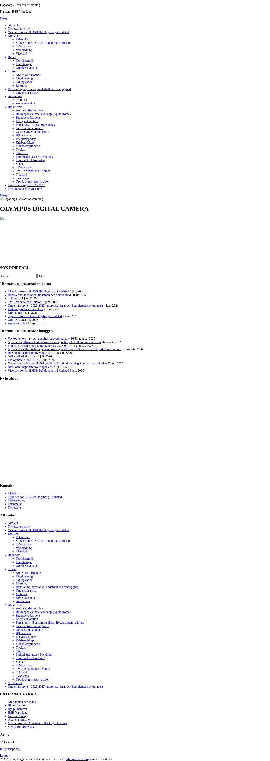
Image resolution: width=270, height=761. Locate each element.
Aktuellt (13, 25)
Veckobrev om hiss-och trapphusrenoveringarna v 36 (41, 338)
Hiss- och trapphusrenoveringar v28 (30, 367)
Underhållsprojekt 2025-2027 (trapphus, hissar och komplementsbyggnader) (55, 305)
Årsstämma (15, 96)
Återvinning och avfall (22, 701)
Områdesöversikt (26, 67)
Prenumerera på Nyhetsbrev (25, 188)
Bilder (12, 57)
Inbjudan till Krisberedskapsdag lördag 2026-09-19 (40, 345)
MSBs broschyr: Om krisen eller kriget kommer (37, 723)
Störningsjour (24, 46)
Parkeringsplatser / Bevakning (34, 156)
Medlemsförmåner (19, 719)
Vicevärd (21, 53)
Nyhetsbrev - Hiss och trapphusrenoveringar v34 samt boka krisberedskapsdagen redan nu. (64, 349)
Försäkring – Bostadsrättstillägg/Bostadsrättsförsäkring (50, 622)
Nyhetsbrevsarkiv (19, 28)
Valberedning (24, 50)
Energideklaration (27, 121)
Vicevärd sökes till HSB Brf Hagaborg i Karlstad (38, 32)
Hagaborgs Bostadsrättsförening (20, 5)
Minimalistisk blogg (78, 759)
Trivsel (12, 71)
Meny (3, 18)
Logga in (5, 755)
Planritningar (24, 64)
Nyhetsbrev (15, 507)
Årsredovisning (25, 103)
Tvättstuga (22, 178)
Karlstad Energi (17, 716)
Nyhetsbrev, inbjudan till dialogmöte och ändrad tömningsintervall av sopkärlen (57, 363)
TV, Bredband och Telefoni (33, 171)
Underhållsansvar (27, 92)
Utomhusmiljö (25, 60)
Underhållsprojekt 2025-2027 (26, 185)
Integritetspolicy (26, 139)
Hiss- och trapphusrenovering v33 (29, 352)
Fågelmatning (24, 78)
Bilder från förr (17, 705)
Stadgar (20, 163)
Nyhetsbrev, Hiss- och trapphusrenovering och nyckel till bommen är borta (54, 342)
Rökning (21, 85)
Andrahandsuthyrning (29, 110)
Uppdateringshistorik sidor (32, 181)
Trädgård (21, 174)
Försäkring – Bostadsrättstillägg (35, 124)
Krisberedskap (25, 142)
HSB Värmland (17, 712)
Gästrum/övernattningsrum (32, 131)
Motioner (21, 99)
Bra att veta (15, 107)
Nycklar (21, 149)
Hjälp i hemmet (17, 709)
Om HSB (22, 153)
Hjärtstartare (23, 135)
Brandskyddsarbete (28, 117)
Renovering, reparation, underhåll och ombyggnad (39, 89)
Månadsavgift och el (28, 146)
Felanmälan (23, 39)
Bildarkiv (14, 555)
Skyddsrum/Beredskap (22, 726)
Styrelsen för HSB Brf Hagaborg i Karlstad (43, 42)
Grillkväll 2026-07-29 (21, 356)
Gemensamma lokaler (29, 128)
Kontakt (13, 35)
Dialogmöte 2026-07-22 (23, 360)
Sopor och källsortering (30, 160)
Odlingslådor (24, 82)
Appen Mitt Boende (28, 74)
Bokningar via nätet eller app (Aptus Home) (43, 114)
